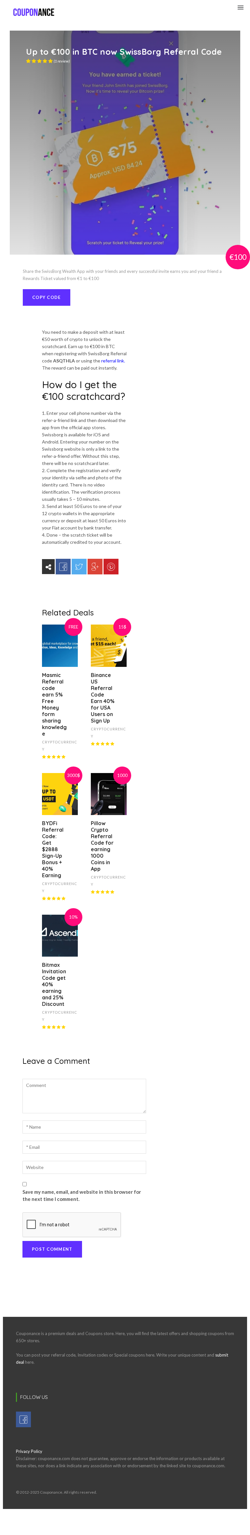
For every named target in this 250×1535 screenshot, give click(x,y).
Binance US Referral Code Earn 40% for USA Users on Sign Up (103, 698)
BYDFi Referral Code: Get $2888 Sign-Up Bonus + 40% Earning (52, 849)
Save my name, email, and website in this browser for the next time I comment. (81, 1195)
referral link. (113, 360)
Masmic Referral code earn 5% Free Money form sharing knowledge (54, 704)
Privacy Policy (29, 1451)
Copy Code (46, 297)
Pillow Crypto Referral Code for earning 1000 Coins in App (102, 846)
